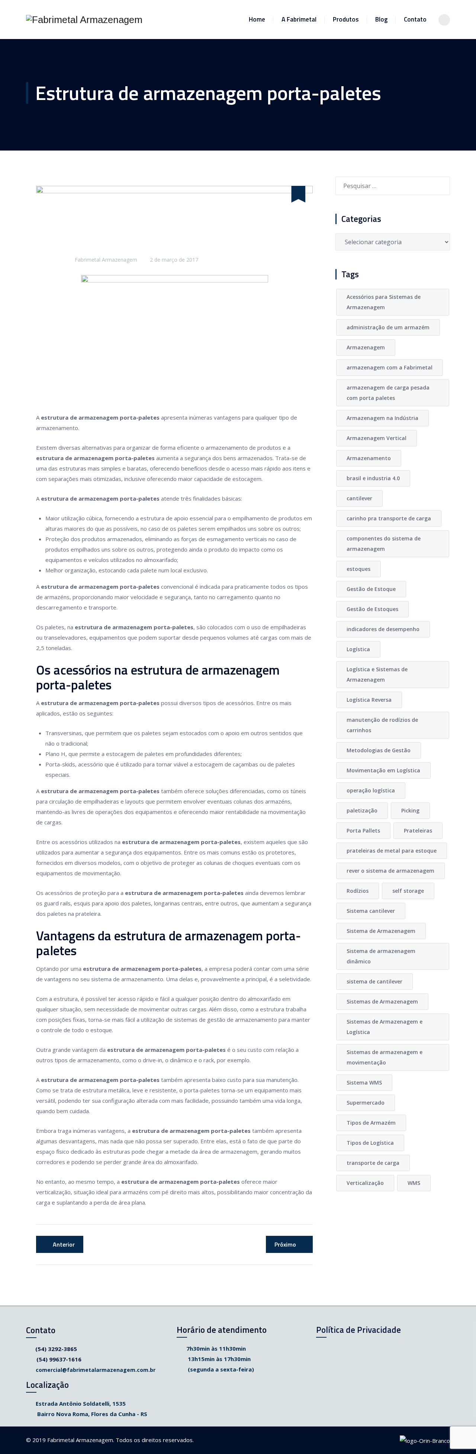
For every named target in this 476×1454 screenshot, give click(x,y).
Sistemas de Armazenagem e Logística (384, 1026)
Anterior (64, 1244)
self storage (408, 890)
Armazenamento (369, 458)
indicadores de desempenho (383, 629)
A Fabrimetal (299, 19)
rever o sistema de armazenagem (390, 870)
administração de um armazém (388, 327)
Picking (410, 810)
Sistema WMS (364, 1082)
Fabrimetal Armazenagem (106, 259)
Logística (358, 649)
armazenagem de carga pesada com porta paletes (388, 392)
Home (257, 19)
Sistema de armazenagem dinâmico (381, 956)
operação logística (371, 790)
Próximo (285, 1244)
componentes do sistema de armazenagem (384, 543)
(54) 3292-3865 (56, 1349)
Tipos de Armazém (371, 1122)
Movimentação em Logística (383, 770)
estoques (358, 568)
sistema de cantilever (374, 981)
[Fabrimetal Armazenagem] (84, 19)
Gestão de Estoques (372, 609)
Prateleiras (418, 830)
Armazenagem (366, 347)
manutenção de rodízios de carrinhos (382, 725)
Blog (381, 19)
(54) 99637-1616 (58, 1359)
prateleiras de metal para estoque (392, 850)
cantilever (359, 498)
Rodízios (358, 890)
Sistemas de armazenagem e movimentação (384, 1057)
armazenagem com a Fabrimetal (389, 367)
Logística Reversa (369, 699)
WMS (414, 1182)
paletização (362, 810)
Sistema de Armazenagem (381, 930)
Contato (415, 19)
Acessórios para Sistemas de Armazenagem (384, 302)
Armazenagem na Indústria (382, 417)
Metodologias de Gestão (379, 750)
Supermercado (366, 1102)
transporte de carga (373, 1162)
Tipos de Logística (370, 1142)
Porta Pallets (363, 830)
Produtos (346, 19)
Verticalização (365, 1182)
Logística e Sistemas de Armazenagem (377, 674)
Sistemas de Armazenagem (382, 1001)
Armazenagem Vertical (376, 438)
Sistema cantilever (371, 910)
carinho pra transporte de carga (389, 518)
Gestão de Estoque (371, 588)
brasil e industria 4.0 (373, 478)
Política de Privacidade (358, 1329)
